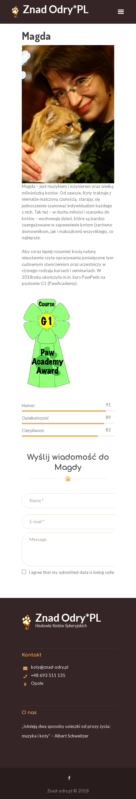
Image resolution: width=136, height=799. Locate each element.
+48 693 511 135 (48, 675)
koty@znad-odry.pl (49, 667)
